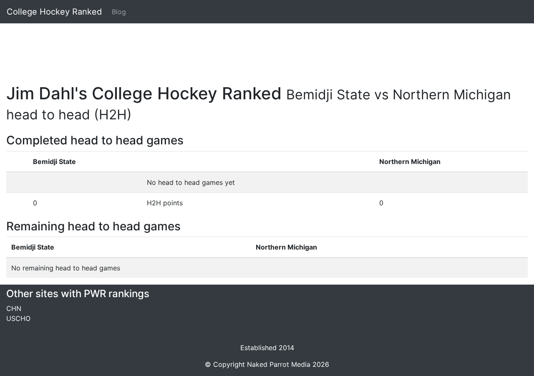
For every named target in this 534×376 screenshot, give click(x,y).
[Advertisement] (256, 49)
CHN (13, 308)
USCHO (18, 318)
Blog (119, 12)
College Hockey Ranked (54, 12)
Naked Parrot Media (278, 364)
